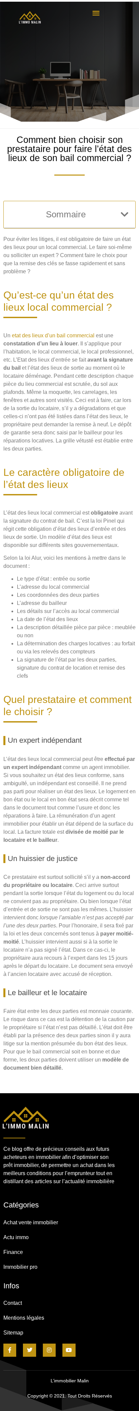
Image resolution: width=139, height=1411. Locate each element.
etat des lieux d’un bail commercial (53, 335)
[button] (96, 13)
